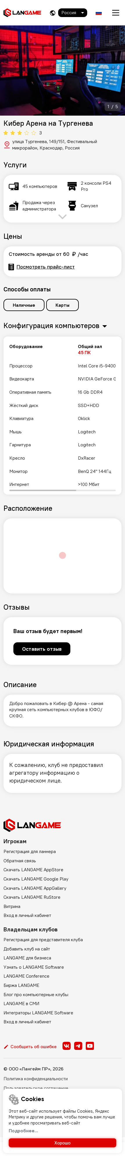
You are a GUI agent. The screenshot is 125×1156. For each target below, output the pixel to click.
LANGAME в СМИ (21, 1003)
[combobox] (72, 12)
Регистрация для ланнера (29, 851)
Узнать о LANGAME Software (33, 967)
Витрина (11, 906)
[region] (62, 415)
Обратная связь (19, 860)
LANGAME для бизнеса (27, 958)
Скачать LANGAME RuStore (31, 897)
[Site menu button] (116, 13)
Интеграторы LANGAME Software (38, 1013)
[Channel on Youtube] (90, 1046)
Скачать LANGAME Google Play (35, 879)
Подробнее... (23, 1130)
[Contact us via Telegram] (78, 1046)
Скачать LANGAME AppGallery (34, 888)
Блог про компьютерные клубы (35, 994)
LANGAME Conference (26, 976)
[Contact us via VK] (67, 1046)
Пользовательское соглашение (35, 1088)
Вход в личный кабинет (27, 915)
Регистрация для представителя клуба (43, 939)
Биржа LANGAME (21, 985)
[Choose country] (52, 13)
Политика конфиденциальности (35, 1078)
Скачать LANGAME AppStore (33, 869)
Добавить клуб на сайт (26, 949)
